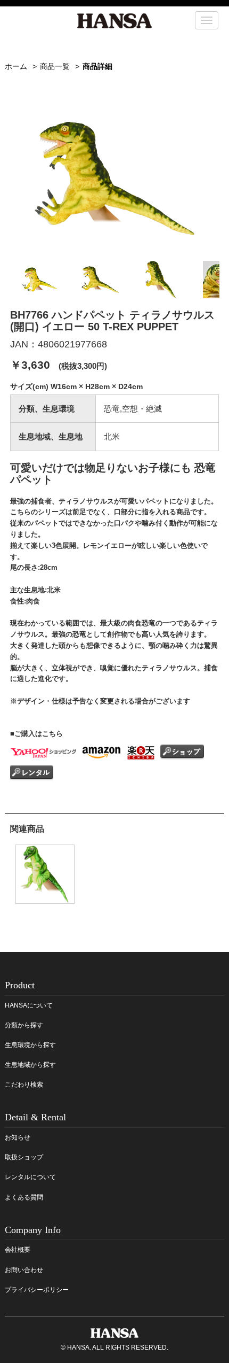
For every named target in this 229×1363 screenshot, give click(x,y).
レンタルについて (30, 1177)
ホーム (16, 66)
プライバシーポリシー (37, 1290)
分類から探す (24, 1025)
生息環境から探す (30, 1045)
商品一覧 (55, 66)
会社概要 (17, 1249)
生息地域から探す (30, 1064)
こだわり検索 (24, 1084)
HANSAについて (29, 1005)
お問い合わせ (24, 1270)
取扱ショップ (24, 1157)
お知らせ (17, 1137)
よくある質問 (24, 1197)
